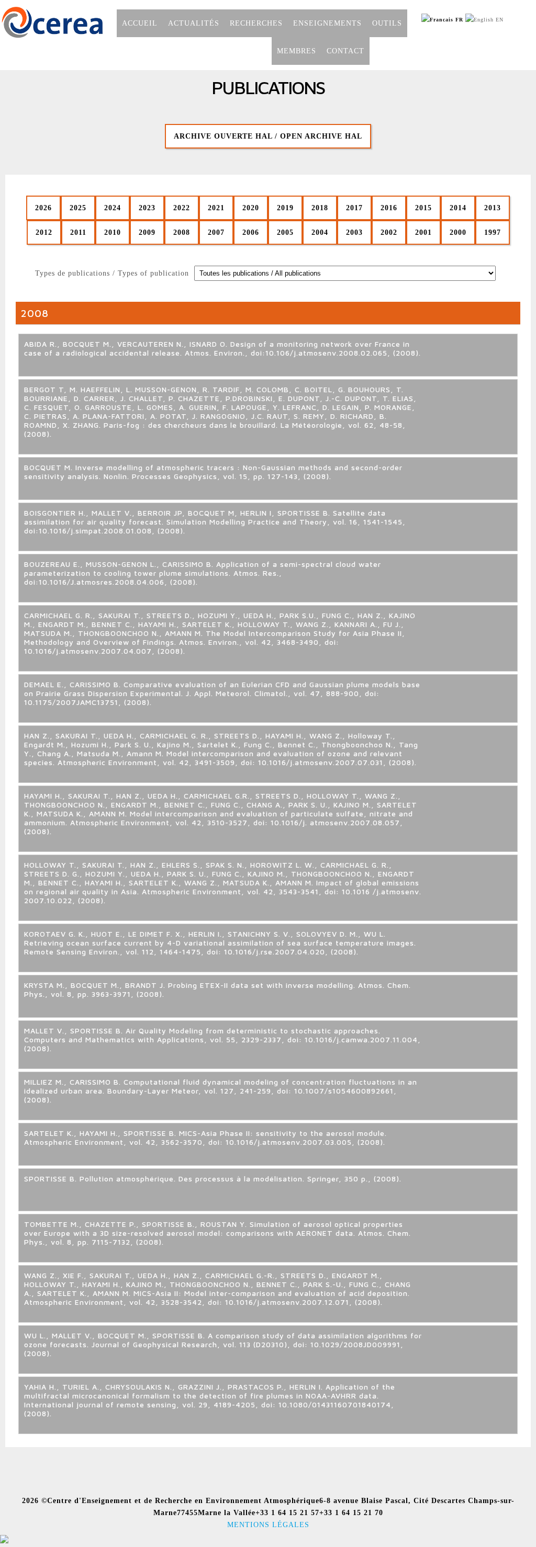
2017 (354, 207)
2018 (319, 207)
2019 (285, 207)
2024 (112, 207)
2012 (44, 232)
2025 (78, 207)
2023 (147, 207)
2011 (78, 232)
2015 (423, 207)
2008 (181, 232)
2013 (492, 207)
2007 (216, 232)
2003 (354, 232)
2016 (389, 207)
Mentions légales (268, 1524)
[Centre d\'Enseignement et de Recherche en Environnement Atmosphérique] (52, 36)
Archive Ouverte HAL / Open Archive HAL (268, 136)
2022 (181, 207)
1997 (492, 232)
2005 (285, 232)
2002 (389, 232)
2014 (458, 207)
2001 (423, 232)
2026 (43, 207)
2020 (250, 207)
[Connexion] (4, 1541)
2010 (112, 232)
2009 (147, 232)
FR (458, 19)
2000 (458, 232)
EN (499, 19)
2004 (319, 232)
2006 (250, 232)
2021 (216, 207)
